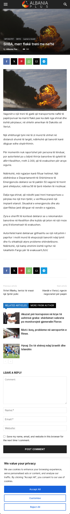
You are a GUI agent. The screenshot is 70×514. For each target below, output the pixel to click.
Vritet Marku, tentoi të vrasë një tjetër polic (18, 292)
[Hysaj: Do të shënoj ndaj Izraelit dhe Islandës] (11, 351)
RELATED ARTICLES (16, 305)
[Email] (36, 61)
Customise (35, 498)
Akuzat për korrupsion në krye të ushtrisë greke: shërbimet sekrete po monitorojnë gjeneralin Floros (42, 317)
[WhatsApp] (29, 61)
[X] (14, 61)
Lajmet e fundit (29, 39)
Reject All (35, 507)
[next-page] (10, 361)
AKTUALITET (9, 39)
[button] (65, 4)
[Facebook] (6, 61)
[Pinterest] (21, 61)
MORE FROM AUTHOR (42, 305)
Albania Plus (11, 49)
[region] (35, 486)
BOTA (18, 39)
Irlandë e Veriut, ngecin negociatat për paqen (54, 292)
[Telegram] (44, 61)
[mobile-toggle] (5, 4)
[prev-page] (5, 361)
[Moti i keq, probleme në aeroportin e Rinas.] (11, 333)
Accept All (35, 489)
